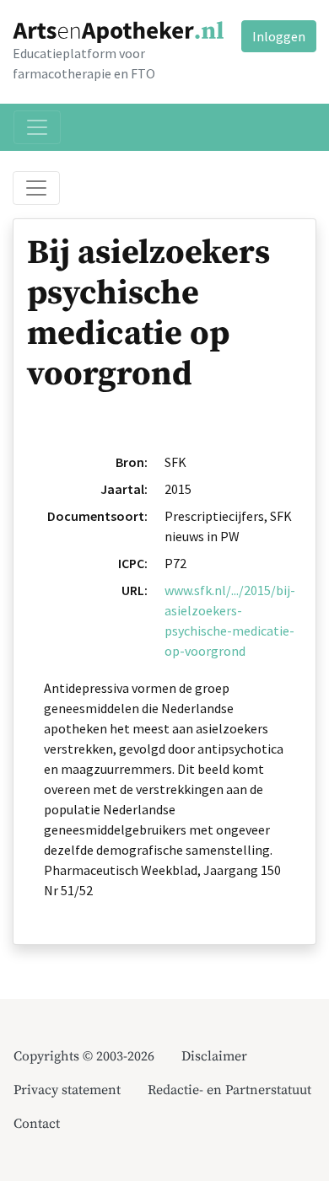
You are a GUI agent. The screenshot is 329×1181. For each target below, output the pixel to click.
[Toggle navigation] (37, 127)
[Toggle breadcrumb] (36, 188)
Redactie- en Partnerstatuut (229, 1090)
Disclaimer (214, 1056)
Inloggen (278, 36)
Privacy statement (67, 1090)
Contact (36, 1123)
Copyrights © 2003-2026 (83, 1056)
